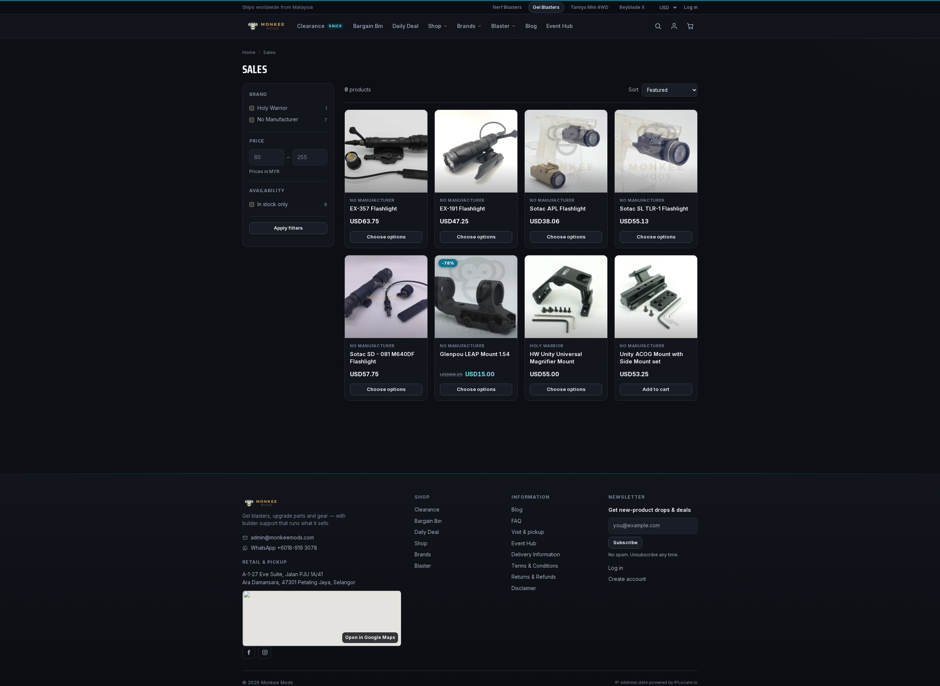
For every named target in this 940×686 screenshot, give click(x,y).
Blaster (423, 566)
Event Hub (523, 543)
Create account (627, 579)
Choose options (386, 237)
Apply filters (288, 228)
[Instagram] (264, 652)
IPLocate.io (686, 682)
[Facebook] (248, 652)
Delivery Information (535, 554)
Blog (517, 510)
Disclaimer (523, 588)
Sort (634, 90)
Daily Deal (427, 532)
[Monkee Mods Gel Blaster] (264, 26)
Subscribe (625, 542)
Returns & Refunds (533, 577)
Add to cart (656, 389)
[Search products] (658, 26)
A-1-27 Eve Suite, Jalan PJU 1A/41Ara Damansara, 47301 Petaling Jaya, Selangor (298, 578)
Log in (691, 7)
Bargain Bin (428, 521)
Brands (423, 554)
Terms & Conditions (534, 566)
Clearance (427, 510)
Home (249, 52)
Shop (421, 543)
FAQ (516, 521)
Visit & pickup (527, 532)
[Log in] (674, 26)
